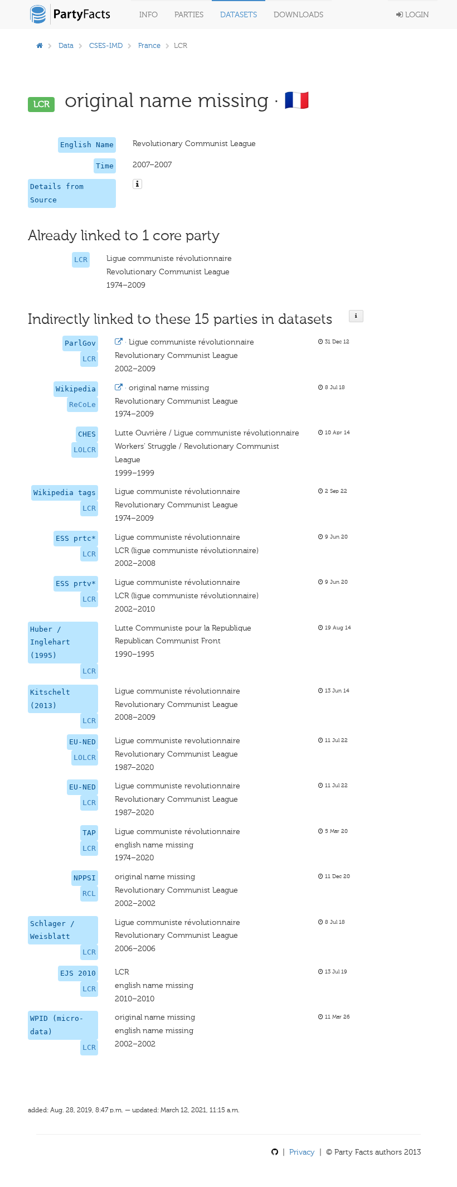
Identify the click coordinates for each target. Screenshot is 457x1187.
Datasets (238, 15)
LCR (80, 259)
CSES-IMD (106, 45)
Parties (188, 15)
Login (416, 15)
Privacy (302, 1152)
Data (66, 45)
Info (148, 15)
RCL (89, 893)
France (149, 45)
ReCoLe (82, 404)
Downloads (298, 15)
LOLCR (85, 449)
